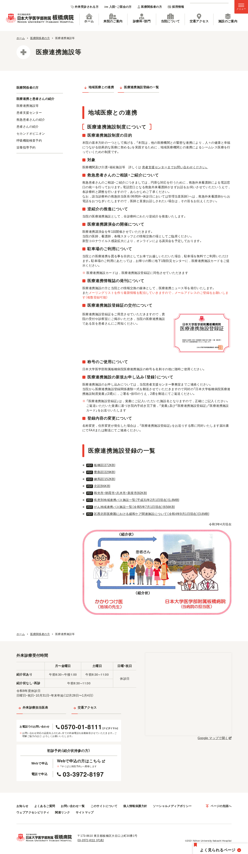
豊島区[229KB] (104, 472)
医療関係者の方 (151, 6)
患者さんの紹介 (27, 126)
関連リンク (62, 812)
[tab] (89, 19)
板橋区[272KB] (104, 465)
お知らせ (22, 806)
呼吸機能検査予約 (29, 140)
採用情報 (178, 6)
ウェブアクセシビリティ (32, 812)
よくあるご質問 (44, 806)
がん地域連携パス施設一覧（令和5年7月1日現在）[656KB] (134, 507)
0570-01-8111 (89, 727)
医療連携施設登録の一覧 (141, 87)
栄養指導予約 (25, 147)
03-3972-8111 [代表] (91, 840)
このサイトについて (104, 806)
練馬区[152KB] (104, 479)
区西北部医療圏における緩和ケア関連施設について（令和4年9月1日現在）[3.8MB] (151, 513)
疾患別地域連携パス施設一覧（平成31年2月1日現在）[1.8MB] (136, 500)
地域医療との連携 (101, 87)
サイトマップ (85, 812)
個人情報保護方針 (135, 806)
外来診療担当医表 (35, 707)
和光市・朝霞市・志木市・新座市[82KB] (120, 493)
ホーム (89, 21)
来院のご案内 (112, 21)
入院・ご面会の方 (120, 6)
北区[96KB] (102, 486)
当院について (170, 21)
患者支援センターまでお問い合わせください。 (175, 167)
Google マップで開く (213, 738)
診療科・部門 (142, 21)
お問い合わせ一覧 (73, 806)
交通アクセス (199, 21)
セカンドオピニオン (30, 133)
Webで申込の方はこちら (79, 761)
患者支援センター (29, 112)
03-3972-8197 (83, 774)
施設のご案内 (227, 21)
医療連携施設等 (27, 105)
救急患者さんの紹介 (30, 119)
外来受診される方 (87, 6)
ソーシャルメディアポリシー (172, 806)
